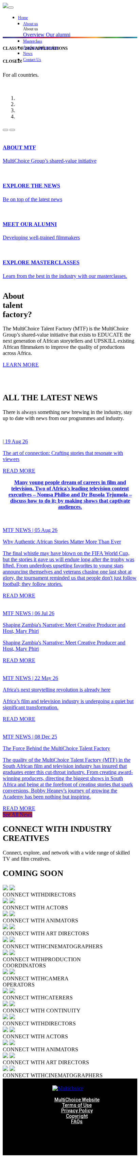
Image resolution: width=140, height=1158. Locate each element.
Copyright (77, 1116)
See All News (17, 814)
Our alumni (58, 35)
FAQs (77, 1121)
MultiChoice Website (77, 1099)
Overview (34, 35)
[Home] (5, 6)
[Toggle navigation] (11, 7)
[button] (80, 24)
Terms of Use (77, 1105)
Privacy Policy (77, 1110)
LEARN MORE (21, 365)
